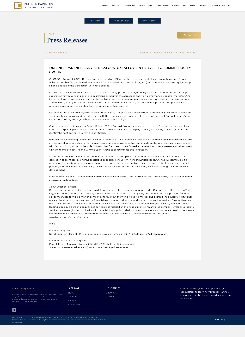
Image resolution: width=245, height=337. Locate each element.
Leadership (162, 5)
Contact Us (190, 35)
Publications (94, 21)
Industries (130, 5)
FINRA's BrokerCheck (90, 317)
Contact (203, 5)
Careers (72, 300)
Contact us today (190, 288)
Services (116, 5)
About (105, 5)
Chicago (110, 293)
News (192, 5)
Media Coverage (121, 21)
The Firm (72, 297)
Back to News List (56, 52)
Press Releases (149, 21)
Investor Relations (221, 5)
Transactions (179, 5)
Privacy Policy (17, 322)
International (146, 5)
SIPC (104, 320)
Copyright (28, 317)
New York (110, 297)
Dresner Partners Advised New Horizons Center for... (169, 52)
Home (71, 293)
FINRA (99, 320)
